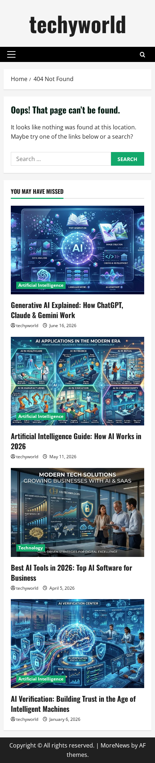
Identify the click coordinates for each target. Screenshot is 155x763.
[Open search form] (142, 55)
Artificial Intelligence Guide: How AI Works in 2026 (76, 440)
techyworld (77, 23)
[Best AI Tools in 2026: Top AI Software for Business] (77, 512)
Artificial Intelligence (40, 285)
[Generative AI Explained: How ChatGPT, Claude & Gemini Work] (77, 250)
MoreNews (115, 745)
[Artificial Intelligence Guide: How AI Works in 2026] (77, 381)
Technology (30, 548)
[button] (11, 54)
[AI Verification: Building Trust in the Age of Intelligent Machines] (77, 643)
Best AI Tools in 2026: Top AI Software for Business (71, 572)
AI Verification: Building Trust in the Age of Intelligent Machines (73, 703)
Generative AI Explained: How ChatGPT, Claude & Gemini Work (67, 309)
